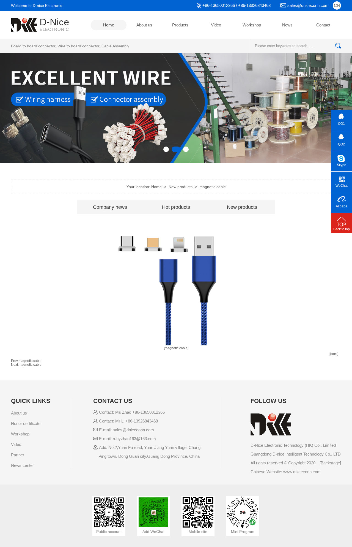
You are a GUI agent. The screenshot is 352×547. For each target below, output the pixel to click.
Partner (17, 455)
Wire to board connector (78, 46)
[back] (333, 354)
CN (337, 5)
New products (242, 207)
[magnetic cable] (176, 348)
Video (216, 25)
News (287, 25)
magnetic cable (212, 187)
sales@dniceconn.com (308, 5)
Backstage (330, 463)
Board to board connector (33, 46)
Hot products (176, 207)
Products (180, 25)
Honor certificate (25, 423)
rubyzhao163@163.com (134, 438)
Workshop (252, 25)
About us (144, 25)
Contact (323, 25)
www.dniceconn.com (302, 471)
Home (108, 25)
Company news (110, 207)
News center (22, 465)
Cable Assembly (115, 46)
